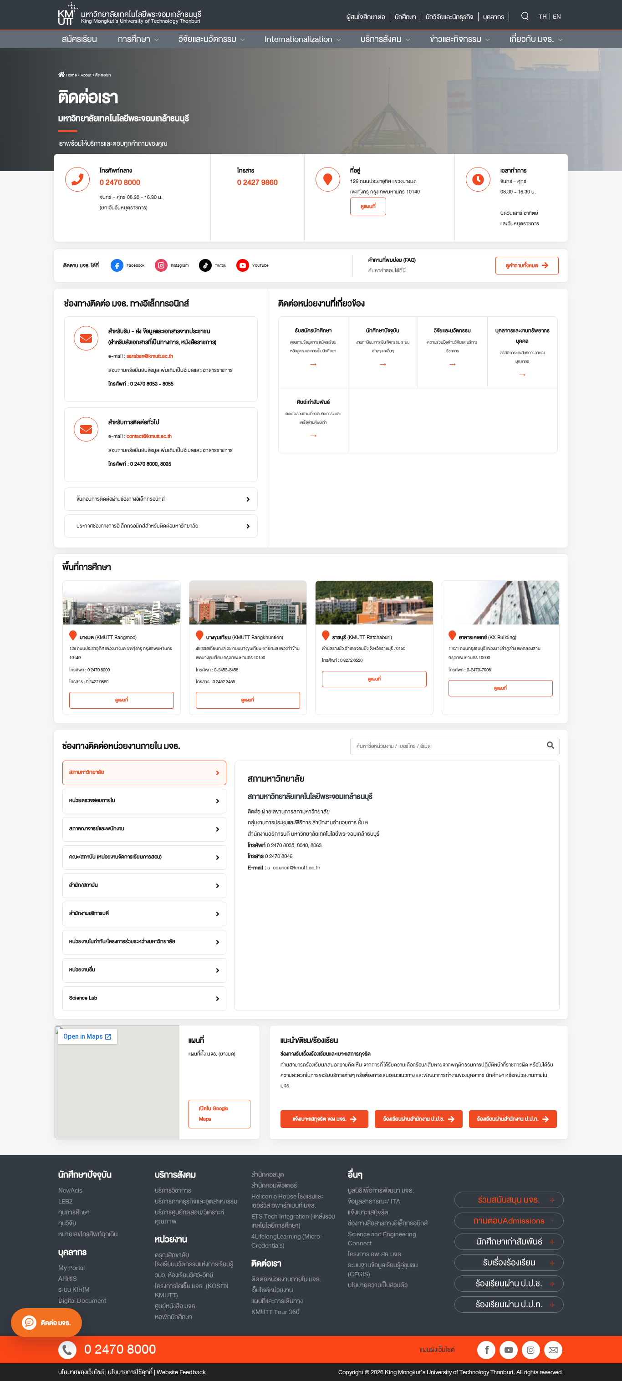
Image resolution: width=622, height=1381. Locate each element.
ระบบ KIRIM (74, 1289)
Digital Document (82, 1300)
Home (71, 75)
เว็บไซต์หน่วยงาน (272, 1290)
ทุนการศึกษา (74, 1212)
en (557, 16)
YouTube (260, 265)
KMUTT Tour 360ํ (275, 1311)
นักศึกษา (405, 16)
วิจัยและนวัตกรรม (207, 39)
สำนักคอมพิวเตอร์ (274, 1185)
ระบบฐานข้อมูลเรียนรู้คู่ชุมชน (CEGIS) (383, 1269)
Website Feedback (181, 1372)
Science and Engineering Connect (382, 1239)
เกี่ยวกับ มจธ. (532, 39)
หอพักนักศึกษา (173, 1316)
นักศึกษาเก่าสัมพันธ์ (509, 1241)
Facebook (136, 265)
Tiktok (220, 265)
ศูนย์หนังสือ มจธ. (176, 1305)
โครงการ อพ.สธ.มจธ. (375, 1254)
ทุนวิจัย (67, 1223)
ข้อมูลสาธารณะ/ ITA (374, 1201)
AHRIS (67, 1278)
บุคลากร (493, 16)
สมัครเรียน (79, 39)
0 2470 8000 (120, 1349)
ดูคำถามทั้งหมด (522, 265)
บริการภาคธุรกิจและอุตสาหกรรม (196, 1201)
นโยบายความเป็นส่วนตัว (378, 1284)
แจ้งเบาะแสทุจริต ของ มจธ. (320, 1119)
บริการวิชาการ (173, 1190)
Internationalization (298, 39)
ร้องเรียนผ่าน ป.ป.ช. (509, 1283)
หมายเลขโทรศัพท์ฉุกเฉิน (87, 1234)
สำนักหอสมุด (267, 1174)
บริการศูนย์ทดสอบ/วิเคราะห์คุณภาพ (189, 1217)
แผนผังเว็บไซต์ (437, 1349)
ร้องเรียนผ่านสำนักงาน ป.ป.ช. (413, 1119)
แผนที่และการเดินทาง (277, 1300)
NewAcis (70, 1190)
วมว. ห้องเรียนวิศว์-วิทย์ (184, 1274)
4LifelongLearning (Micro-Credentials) (287, 1241)
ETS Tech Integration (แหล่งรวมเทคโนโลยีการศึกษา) (293, 1221)
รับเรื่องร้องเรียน (509, 1262)
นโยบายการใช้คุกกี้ (130, 1372)
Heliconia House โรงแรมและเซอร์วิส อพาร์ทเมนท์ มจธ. (287, 1201)
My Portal (71, 1267)
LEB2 (65, 1201)
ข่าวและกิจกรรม (455, 39)
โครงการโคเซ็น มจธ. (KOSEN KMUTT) (192, 1290)
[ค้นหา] (550, 746)
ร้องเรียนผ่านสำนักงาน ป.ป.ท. (508, 1119)
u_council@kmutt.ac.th (293, 867)
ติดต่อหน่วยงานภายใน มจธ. (286, 1279)
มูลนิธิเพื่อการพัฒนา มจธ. (381, 1190)
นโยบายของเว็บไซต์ (81, 1372)
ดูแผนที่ (368, 206)
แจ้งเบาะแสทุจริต (368, 1212)
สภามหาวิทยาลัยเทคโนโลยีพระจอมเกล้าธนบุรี (310, 796)
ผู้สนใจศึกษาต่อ (366, 16)
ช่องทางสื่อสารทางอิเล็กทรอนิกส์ (388, 1223)
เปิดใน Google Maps (213, 1113)
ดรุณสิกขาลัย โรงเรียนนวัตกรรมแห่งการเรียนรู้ (194, 1259)
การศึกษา (134, 39)
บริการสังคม (381, 39)
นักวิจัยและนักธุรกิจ (450, 16)
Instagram (180, 265)
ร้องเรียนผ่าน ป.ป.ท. (509, 1304)
